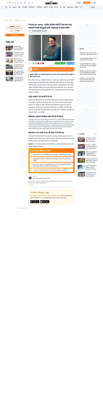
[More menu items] (82, 7)
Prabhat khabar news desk (39, 30)
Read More (30, 185)
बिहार (19, 7)
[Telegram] (32, 3)
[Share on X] (43, 63)
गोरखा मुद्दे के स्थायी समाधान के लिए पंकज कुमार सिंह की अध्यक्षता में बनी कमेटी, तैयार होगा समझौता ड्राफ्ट (87, 79)
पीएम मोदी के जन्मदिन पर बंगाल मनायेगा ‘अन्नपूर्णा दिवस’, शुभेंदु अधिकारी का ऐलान (88, 53)
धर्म (80, 7)
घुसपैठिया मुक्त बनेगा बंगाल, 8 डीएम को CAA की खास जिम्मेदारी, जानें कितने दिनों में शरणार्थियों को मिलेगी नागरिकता (88, 72)
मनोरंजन (56, 7)
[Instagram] (21, 3)
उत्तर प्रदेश (24, 7)
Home (5, 20)
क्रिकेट (54, 195)
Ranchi (24, 20)
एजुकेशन (46, 7)
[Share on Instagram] (41, 63)
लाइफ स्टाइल (70, 7)
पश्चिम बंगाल (31, 7)
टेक (60, 7)
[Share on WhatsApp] (33, 63)
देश (31, 195)
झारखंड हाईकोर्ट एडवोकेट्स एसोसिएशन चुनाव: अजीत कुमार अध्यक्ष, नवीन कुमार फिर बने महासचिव (51, 159)
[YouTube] (29, 3)
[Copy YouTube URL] (38, 63)
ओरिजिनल (40, 7)
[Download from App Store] (44, 201)
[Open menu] (6, 7)
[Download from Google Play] (34, 201)
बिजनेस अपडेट (46, 195)
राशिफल (76, 7)
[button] (51, 48)
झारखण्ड (14, 7)
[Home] (51, 3)
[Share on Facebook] (36, 63)
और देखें (94, 134)
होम (10, 7)
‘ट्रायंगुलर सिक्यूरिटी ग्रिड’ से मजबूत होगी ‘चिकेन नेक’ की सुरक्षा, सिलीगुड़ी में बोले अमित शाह (88, 65)
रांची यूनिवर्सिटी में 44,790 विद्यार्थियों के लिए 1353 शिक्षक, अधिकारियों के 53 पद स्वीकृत (52, 154)
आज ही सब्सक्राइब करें (15, 35)
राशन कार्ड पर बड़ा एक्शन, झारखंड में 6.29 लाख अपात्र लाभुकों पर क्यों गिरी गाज (50, 170)
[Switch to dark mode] (79, 3)
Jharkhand (17, 20)
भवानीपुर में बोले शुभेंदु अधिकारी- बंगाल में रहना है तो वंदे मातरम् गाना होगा (88, 59)
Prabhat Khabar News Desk (42, 178)
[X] (25, 3)
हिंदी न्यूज (41, 198)
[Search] (73, 2)
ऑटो (64, 7)
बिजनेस (51, 7)
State (11, 20)
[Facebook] (18, 3)
